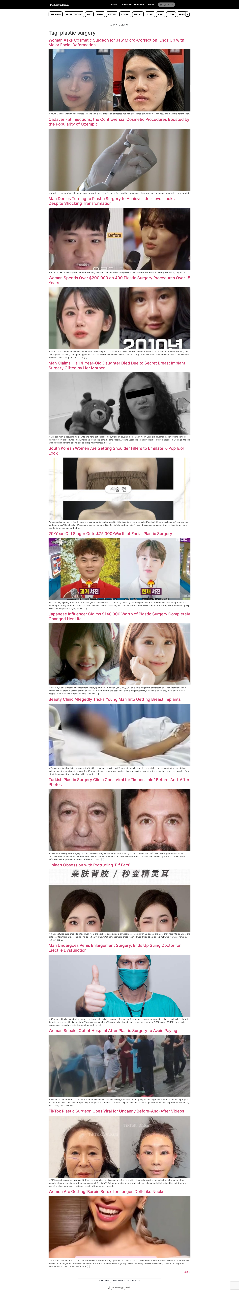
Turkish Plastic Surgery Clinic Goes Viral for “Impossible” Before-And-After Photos (119, 782)
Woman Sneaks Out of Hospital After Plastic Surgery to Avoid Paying (113, 1030)
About (114, 4)
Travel (183, 14)
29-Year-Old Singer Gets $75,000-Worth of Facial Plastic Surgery (110, 533)
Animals (55, 14)
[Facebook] (161, 5)
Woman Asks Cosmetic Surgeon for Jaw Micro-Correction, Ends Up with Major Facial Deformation (116, 42)
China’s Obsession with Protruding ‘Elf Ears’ (89, 865)
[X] (168, 5)
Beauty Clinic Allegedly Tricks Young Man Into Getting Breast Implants (115, 699)
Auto (100, 14)
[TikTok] (172, 5)
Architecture (74, 14)
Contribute (126, 4)
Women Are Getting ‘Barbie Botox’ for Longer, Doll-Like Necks (106, 1191)
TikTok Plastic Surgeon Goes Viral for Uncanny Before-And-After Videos (116, 1111)
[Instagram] (165, 5)
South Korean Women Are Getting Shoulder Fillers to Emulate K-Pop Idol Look (116, 450)
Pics (160, 14)
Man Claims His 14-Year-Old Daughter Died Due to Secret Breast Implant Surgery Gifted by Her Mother (117, 365)
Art (89, 14)
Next (186, 1272)
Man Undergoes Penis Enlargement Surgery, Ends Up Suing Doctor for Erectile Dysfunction (115, 948)
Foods (125, 14)
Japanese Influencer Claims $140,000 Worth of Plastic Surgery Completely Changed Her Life (119, 616)
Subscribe (139, 4)
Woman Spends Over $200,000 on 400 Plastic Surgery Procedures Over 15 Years (119, 280)
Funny (138, 14)
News (150, 14)
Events (112, 14)
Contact (151, 4)
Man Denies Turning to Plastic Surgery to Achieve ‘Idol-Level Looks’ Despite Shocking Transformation (112, 201)
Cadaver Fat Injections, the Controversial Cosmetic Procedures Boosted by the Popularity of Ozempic (119, 122)
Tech (171, 14)
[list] (119, 14)
